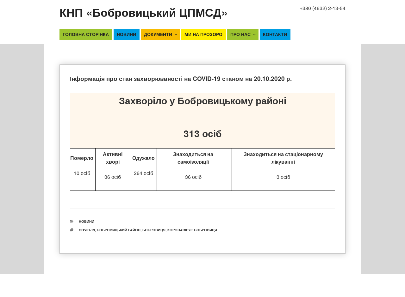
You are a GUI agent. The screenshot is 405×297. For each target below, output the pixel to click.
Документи (158, 34)
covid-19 (87, 229)
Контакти (275, 34)
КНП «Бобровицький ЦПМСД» (143, 12)
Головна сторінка (86, 34)
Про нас (240, 34)
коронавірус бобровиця (192, 229)
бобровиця (153, 229)
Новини (126, 34)
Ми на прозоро (203, 34)
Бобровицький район (118, 229)
